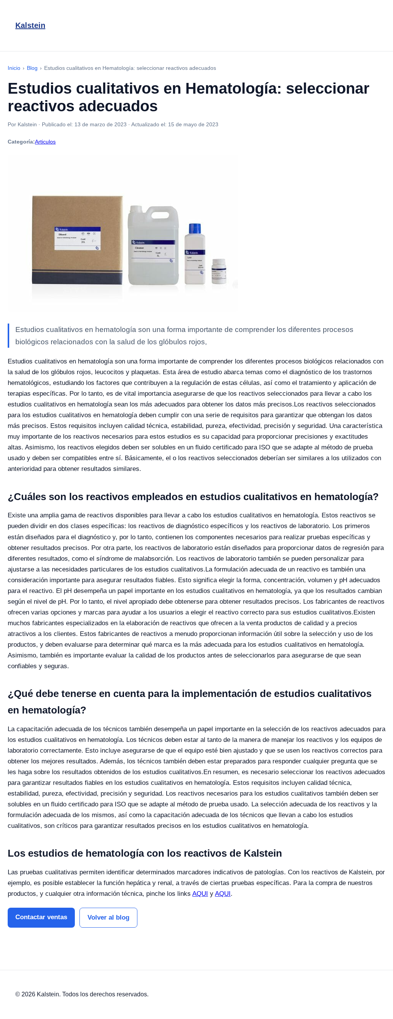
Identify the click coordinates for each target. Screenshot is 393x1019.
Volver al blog (108, 917)
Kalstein (30, 25)
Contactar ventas (41, 917)
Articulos (45, 142)
